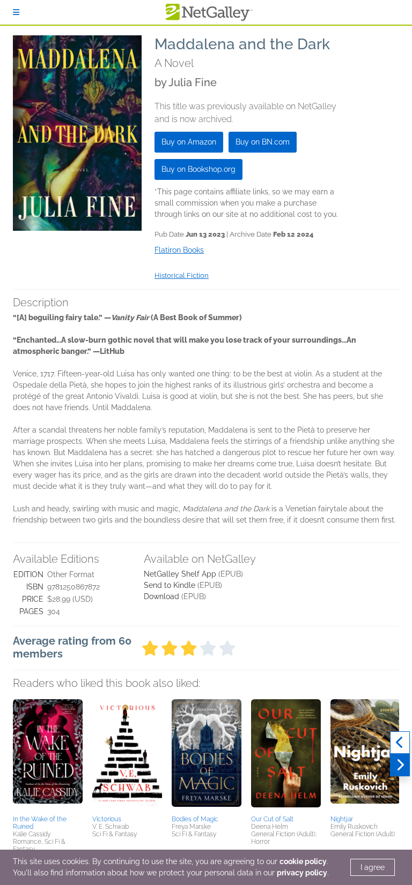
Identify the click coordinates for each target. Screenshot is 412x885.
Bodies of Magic (195, 819)
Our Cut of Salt (272, 819)
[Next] (400, 765)
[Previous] (400, 742)
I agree (372, 867)
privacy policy (302, 872)
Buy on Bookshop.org (198, 169)
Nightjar (341, 819)
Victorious (106, 819)
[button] (48, 755)
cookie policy (303, 861)
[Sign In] (16, 12)
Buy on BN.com (263, 142)
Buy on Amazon (188, 142)
